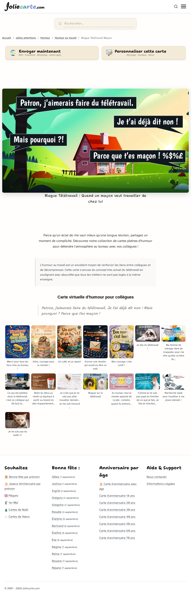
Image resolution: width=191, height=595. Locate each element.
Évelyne (57, 519)
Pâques (13, 495)
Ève (54, 540)
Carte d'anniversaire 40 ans (117, 517)
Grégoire (58, 505)
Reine (56, 554)
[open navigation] (184, 6)
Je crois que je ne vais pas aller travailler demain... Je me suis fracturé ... (69, 400)
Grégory (57, 498)
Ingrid (56, 491)
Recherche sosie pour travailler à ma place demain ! (173, 396)
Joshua (56, 484)
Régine (56, 547)
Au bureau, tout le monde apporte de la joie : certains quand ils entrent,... (121, 398)
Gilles (55, 477)
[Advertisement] (95, 76)
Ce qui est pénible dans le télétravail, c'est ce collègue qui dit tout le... (17, 398)
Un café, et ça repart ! (69, 363)
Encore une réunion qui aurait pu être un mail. (95, 365)
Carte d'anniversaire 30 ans (117, 510)
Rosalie (57, 512)
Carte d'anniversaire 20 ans (117, 503)
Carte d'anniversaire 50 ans (117, 524)
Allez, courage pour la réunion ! (43, 363)
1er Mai (13, 503)
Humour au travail (65, 38)
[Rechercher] (175, 6)
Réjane (56, 568)
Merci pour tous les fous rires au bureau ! (17, 365)
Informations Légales (161, 484)
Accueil (6, 38)
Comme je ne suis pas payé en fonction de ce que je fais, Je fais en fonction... (147, 398)
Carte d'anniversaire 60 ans (117, 531)
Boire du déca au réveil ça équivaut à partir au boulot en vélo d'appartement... (43, 398)
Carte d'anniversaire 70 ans (117, 538)
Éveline (56, 533)
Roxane (57, 561)
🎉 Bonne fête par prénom (22, 477)
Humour (45, 38)
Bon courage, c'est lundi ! (121, 363)
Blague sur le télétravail (95, 394)
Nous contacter (157, 477)
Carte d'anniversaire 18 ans (117, 496)
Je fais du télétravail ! (147, 346)
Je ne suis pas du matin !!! (17, 433)
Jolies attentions (26, 38)
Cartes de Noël (18, 510)
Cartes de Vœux (19, 517)
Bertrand (57, 526)
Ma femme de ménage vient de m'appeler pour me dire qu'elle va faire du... (173, 352)
